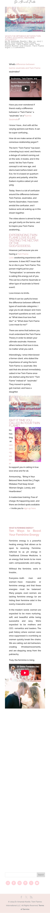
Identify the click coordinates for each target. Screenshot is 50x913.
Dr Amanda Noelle (17, 41)
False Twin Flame (14, 43)
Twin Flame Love (25, 44)
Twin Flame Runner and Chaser (22, 45)
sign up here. (30, 508)
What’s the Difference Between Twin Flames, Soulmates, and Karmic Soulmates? (23, 38)
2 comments (19, 47)
